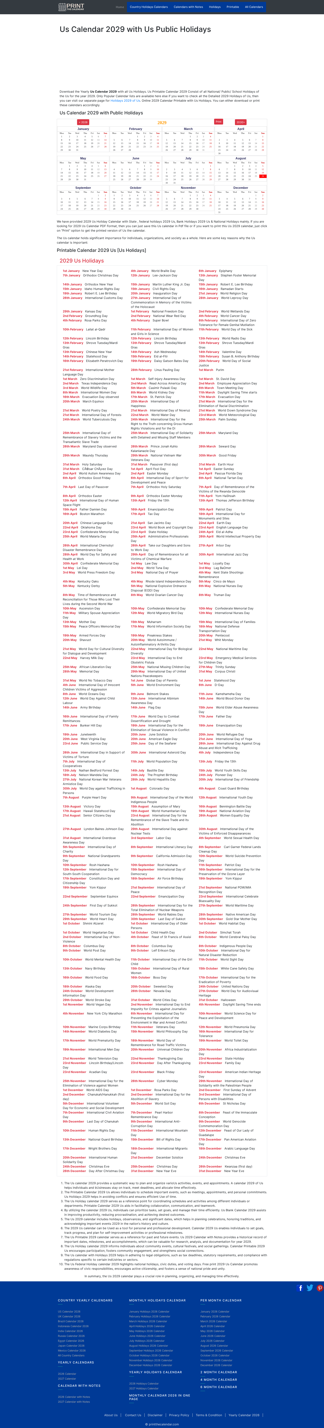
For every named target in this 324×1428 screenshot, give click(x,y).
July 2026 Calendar (212, 1340)
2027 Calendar (67, 1378)
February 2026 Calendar (215, 1316)
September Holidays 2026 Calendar (151, 1350)
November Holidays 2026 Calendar (150, 1360)
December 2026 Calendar (216, 1365)
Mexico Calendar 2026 (72, 1350)
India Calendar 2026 (70, 1331)
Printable (233, 7)
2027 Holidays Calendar (143, 1388)
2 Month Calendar (218, 1372)
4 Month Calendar (218, 1379)
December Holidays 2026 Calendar (150, 1365)
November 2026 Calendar (216, 1360)
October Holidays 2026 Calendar (149, 1355)
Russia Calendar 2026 (71, 1335)
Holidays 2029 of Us (125, 100)
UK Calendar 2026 (69, 1316)
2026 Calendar (67, 1373)
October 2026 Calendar (215, 1355)
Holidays (215, 7)
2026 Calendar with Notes (74, 1396)
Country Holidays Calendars (149, 7)
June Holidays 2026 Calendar (147, 1335)
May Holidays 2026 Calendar (147, 1331)
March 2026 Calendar (213, 1321)
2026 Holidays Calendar (144, 1383)
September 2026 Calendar (216, 1350)
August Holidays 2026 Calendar (148, 1345)
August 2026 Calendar (214, 1345)
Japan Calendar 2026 (71, 1345)
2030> (241, 122)
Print (218, 121)
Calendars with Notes (188, 7)
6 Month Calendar (218, 1387)
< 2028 (83, 122)
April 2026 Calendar (212, 1326)
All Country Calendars (71, 1355)
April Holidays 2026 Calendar (147, 1326)
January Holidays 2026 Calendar (149, 1311)
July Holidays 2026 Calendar (146, 1340)
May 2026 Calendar (212, 1331)
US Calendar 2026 (69, 1311)
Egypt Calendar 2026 (71, 1340)
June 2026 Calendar (212, 1335)
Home (121, 7)
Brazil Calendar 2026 (71, 1321)
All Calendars (254, 7)
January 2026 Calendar (214, 1311)
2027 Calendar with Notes (74, 1401)
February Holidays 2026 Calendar (149, 1316)
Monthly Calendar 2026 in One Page (159, 1397)
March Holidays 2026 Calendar (148, 1321)
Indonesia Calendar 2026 (73, 1326)
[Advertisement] (21, 117)
